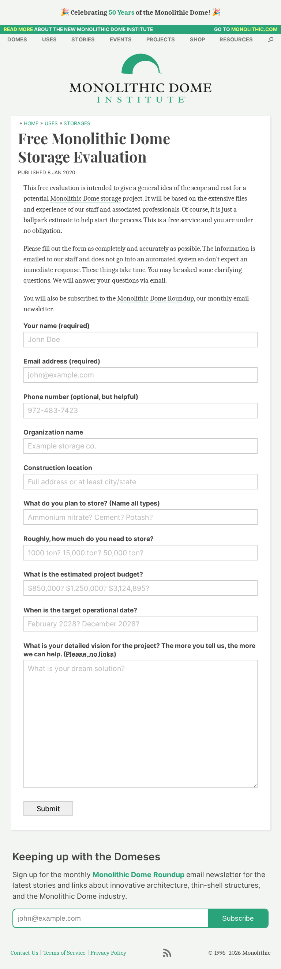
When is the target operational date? (80, 610)
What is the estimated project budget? (83, 574)
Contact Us (24, 952)
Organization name (53, 432)
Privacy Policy (108, 952)
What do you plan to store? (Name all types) (91, 503)
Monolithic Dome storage (85, 198)
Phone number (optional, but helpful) (80, 396)
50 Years (121, 12)
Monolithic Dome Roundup (155, 298)
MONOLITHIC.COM (254, 29)
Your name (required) (56, 325)
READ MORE (18, 29)
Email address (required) (61, 361)
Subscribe (238, 918)
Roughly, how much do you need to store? (88, 539)
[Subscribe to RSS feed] (167, 956)
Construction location (57, 468)
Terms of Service (64, 952)
